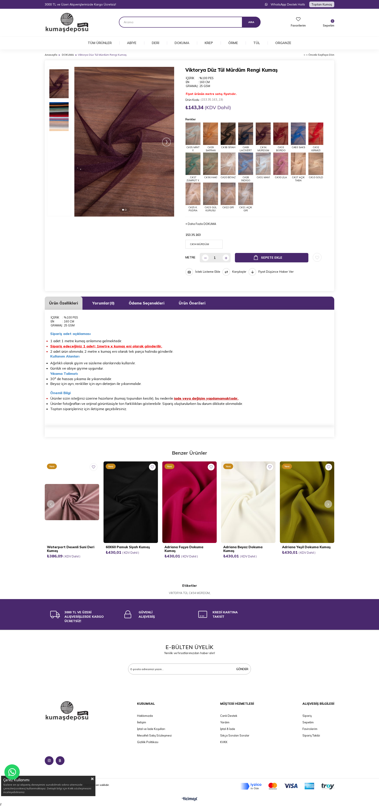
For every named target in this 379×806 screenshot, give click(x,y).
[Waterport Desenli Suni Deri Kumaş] (72, 502)
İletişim (141, 722)
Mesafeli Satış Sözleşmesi (154, 735)
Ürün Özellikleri (63, 303)
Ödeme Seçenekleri (146, 303)
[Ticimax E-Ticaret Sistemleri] (189, 799)
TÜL (256, 43)
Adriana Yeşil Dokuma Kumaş (306, 547)
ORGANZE (283, 43)
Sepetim (308, 722)
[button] (123, 209)
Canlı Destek (228, 715)
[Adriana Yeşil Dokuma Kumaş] (307, 502)
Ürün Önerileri (192, 303)
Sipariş (307, 715)
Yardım (224, 722)
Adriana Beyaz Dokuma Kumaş (243, 549)
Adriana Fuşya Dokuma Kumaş (183, 549)
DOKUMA (182, 43)
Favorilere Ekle (93, 467)
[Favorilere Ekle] (317, 257)
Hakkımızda (145, 715)
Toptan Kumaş (321, 4)
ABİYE (131, 43)
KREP (209, 43)
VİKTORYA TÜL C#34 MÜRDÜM (189, 593)
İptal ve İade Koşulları (151, 729)
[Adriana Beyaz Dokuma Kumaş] (248, 502)
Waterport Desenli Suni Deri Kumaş (70, 549)
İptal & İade (227, 729)
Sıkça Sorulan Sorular (234, 735)
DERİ (155, 43)
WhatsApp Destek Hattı (287, 4)
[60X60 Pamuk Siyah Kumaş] (131, 502)
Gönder (242, 669)
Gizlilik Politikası (147, 742)
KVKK (223, 742)
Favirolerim (309, 729)
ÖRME (233, 43)
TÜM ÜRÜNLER (100, 43)
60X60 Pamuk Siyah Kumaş (128, 547)
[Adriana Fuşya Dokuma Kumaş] (189, 502)
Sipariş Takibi (311, 735)
